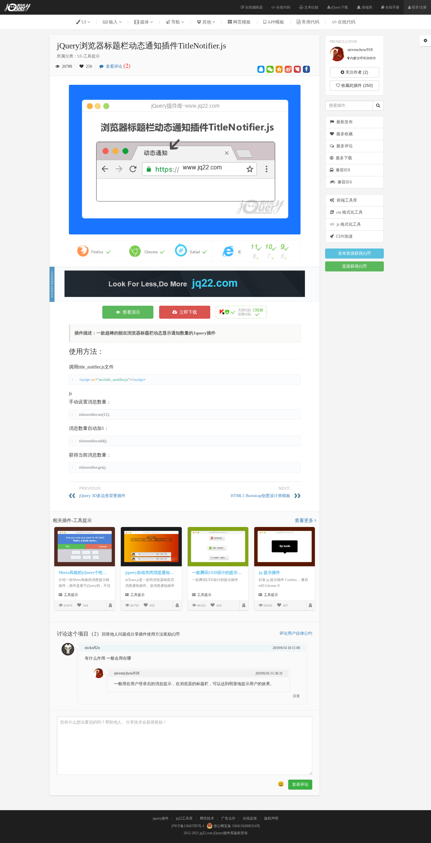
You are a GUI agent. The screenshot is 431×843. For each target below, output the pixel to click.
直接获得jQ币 (354, 266)
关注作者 (356, 72)
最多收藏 (343, 134)
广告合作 (228, 818)
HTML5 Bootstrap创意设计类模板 (260, 496)
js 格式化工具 (347, 224)
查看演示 (130, 312)
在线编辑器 (253, 7)
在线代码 (282, 7)
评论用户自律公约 (295, 633)
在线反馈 (250, 818)
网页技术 (207, 818)
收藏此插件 (356, 85)
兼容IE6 (343, 182)
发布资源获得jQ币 (354, 253)
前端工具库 (345, 200)
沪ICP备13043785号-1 (187, 826)
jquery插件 (161, 818)
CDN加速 (343, 236)
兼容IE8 (341, 170)
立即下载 (187, 312)
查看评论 (116, 66)
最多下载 (342, 158)
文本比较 (310, 7)
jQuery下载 (339, 7)
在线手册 (391, 7)
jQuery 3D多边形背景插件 (102, 496)
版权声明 (271, 818)
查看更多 (305, 520)
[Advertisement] (185, 284)
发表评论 (300, 784)
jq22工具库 (184, 818)
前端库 (366, 7)
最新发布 (343, 122)
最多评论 (343, 146)
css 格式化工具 (348, 212)
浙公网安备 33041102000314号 (236, 826)
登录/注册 (419, 7)
